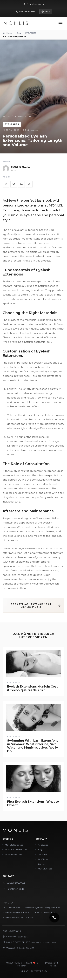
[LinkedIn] (21, 184)
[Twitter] (13, 184)
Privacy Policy (39, 971)
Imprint (24, 971)
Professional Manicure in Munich (17, 917)
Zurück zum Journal (21, 116)
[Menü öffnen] (60, 23)
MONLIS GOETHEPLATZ (16, 849)
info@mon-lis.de (15, 889)
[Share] (29, 184)
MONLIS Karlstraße (14, 845)
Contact (42, 864)
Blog (40, 849)
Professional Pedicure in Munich (17, 912)
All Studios (43, 845)
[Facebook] (6, 184)
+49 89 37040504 (16, 883)
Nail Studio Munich (11, 907)
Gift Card (42, 854)
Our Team (43, 859)
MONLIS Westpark (13, 854)
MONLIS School (45, 869)
